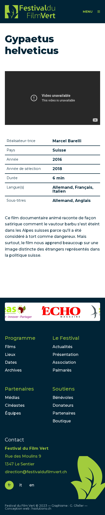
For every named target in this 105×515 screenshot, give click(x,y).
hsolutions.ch (41, 508)
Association (64, 362)
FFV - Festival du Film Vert (31, 11)
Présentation (65, 354)
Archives (13, 370)
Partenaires (19, 389)
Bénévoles (62, 397)
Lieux (10, 354)
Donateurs (63, 405)
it (20, 485)
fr (9, 485)
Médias (12, 397)
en (31, 485)
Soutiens (63, 389)
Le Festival (65, 338)
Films (10, 346)
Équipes (13, 413)
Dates (11, 362)
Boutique (61, 421)
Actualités (62, 346)
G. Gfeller (77, 505)
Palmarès (62, 370)
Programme (20, 338)
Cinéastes (15, 405)
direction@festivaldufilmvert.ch (36, 472)
